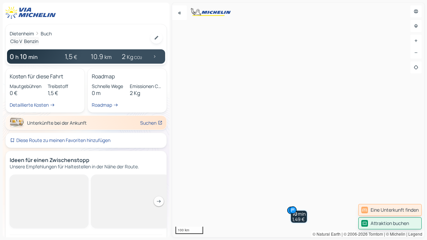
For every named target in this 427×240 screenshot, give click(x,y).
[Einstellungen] (416, 26)
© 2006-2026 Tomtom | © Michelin (374, 234)
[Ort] (416, 67)
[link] (390, 210)
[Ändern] (156, 38)
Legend (415, 234)
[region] (298, 120)
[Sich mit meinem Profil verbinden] (416, 11)
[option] (31, 180)
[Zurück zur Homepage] (32, 12)
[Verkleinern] (416, 53)
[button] (299, 217)
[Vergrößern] (416, 41)
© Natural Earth (327, 234)
